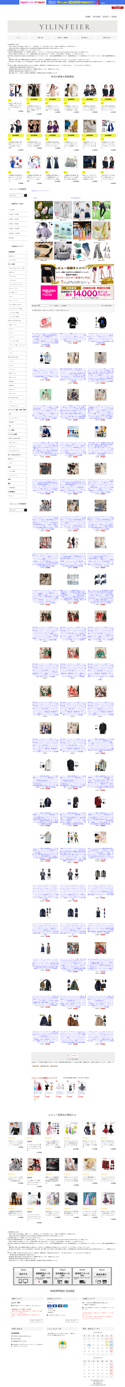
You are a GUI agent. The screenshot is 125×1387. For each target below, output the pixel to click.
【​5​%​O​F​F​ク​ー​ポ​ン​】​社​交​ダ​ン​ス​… (60, 1093)
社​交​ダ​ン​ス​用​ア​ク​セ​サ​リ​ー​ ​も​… (71, 1093)
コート (35, 197)
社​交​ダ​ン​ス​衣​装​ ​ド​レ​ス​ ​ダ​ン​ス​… (38, 1093)
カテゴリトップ (35, 190)
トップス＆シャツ (75, 197)
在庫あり (57, 305)
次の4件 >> (75, 1055)
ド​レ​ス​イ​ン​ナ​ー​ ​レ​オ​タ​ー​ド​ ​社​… (49, 1093)
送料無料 (64, 305)
